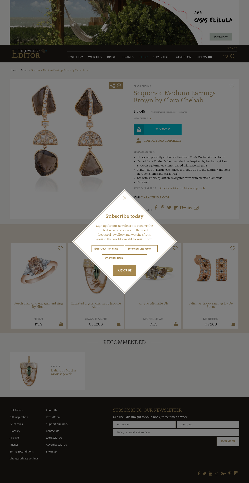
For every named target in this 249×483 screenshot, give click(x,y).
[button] (124, 198)
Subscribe (124, 270)
